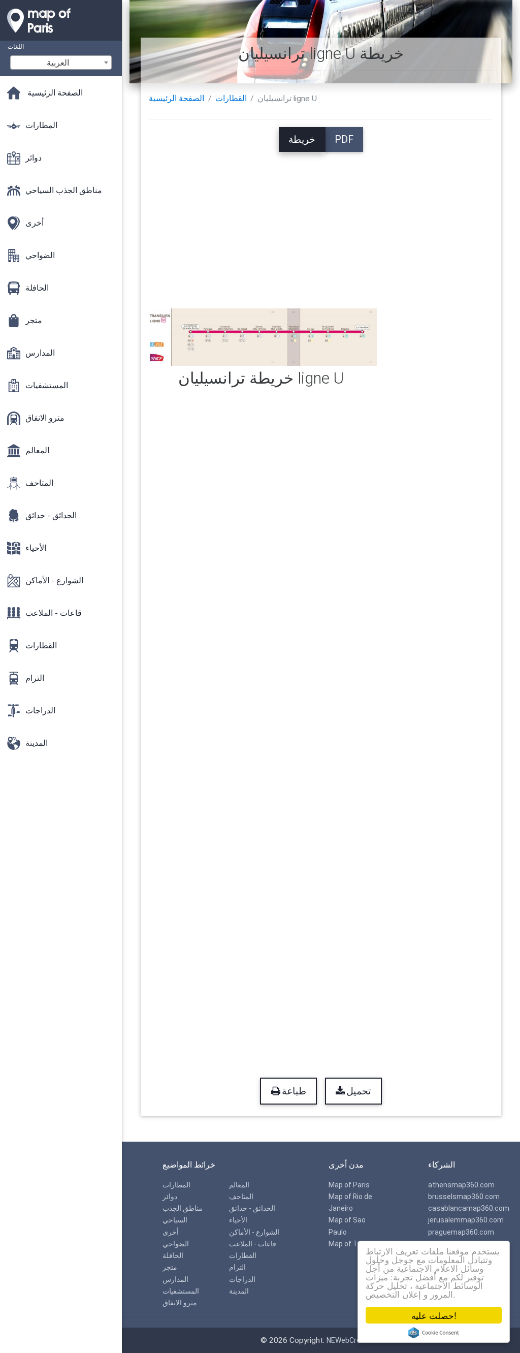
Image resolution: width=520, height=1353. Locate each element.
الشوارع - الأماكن (254, 1232)
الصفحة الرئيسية (176, 98)
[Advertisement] (321, 223)
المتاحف (241, 1196)
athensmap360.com (461, 1185)
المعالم (239, 1185)
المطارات (176, 1185)
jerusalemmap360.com (466, 1220)
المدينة (239, 1291)
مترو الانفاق (179, 1303)
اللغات (16, 46)
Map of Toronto (354, 1244)
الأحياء (238, 1220)
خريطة (301, 139)
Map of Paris (349, 1185)
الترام (237, 1267)
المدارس (175, 1279)
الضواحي (175, 1244)
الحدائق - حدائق (252, 1208)
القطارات (231, 98)
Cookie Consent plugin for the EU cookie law (433, 1332)
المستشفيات (180, 1291)
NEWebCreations (354, 1340)
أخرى (170, 1232)
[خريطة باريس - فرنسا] (61, 35)
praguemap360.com (461, 1232)
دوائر (169, 1196)
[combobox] (61, 62)
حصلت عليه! (434, 1315)
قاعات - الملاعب (252, 1244)
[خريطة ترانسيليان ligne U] (261, 336)
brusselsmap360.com (464, 1196)
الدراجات (242, 1279)
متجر (169, 1267)
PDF (344, 139)
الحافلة (172, 1255)
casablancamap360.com (468, 1208)
